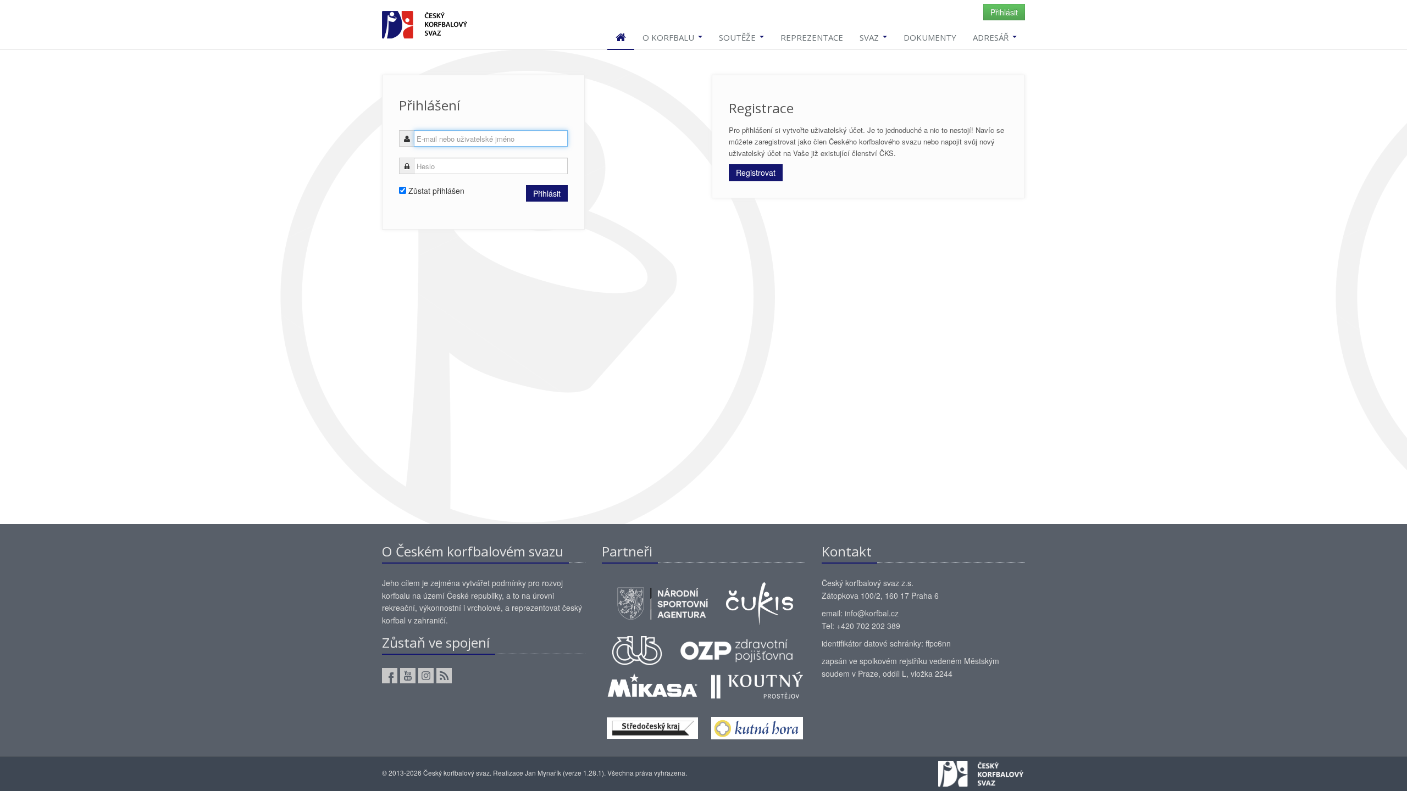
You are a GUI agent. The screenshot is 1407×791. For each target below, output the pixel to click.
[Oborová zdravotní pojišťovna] (736, 649)
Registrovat (755, 172)
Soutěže (738, 37)
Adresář (992, 37)
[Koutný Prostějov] (757, 683)
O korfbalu (669, 37)
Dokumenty (930, 37)
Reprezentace (811, 37)
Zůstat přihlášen (435, 190)
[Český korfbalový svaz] (424, 23)
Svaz (870, 37)
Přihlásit (1004, 12)
